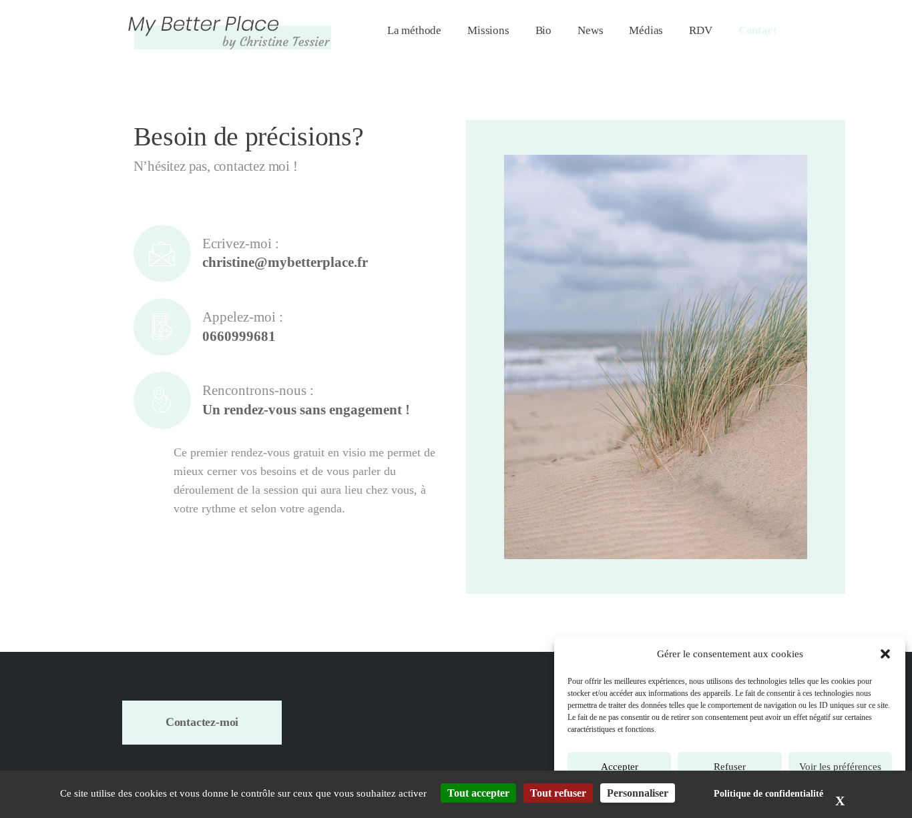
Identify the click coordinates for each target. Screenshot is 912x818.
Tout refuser (558, 793)
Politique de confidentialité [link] (768, 794)
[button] (885, 654)
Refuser (730, 766)
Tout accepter (478, 793)
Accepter (619, 766)
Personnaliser (637, 793)
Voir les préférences (840, 766)
